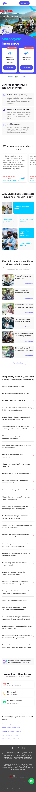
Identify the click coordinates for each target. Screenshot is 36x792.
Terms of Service (24, 789)
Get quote (24, 3)
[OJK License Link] (12, 776)
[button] (18, 386)
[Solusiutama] (18, 782)
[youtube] (23, 748)
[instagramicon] (18, 748)
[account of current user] (32, 3)
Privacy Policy (11, 789)
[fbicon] (12, 748)
